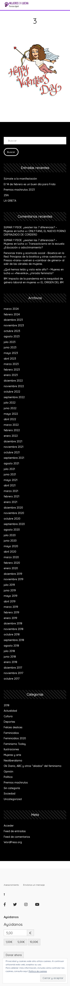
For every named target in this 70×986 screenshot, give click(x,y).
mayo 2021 (10, 480)
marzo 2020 (11, 557)
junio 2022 (10, 408)
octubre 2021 (12, 452)
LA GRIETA (10, 200)
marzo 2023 (11, 364)
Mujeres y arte (12, 755)
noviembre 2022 (14, 386)
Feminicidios (11, 733)
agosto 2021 (11, 463)
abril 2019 (9, 601)
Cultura (8, 716)
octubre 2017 (11, 678)
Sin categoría (12, 788)
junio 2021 (10, 474)
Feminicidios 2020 (15, 738)
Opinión (8, 771)
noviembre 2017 (13, 673)
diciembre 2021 (13, 441)
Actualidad (10, 710)
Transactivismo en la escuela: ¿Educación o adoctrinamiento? (34, 245)
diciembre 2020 (13, 507)
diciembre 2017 (13, 667)
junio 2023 (10, 347)
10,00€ (34, 942)
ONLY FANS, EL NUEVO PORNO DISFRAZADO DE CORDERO (35, 232)
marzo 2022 (11, 425)
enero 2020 (11, 568)
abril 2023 (10, 358)
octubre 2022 (12, 391)
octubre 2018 (12, 634)
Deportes (9, 721)
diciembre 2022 (13, 380)
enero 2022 (11, 436)
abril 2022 (10, 419)
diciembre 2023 (13, 320)
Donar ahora (14, 955)
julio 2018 (9, 651)
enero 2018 (10, 662)
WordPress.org (13, 842)
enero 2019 (10, 618)
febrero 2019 (11, 612)
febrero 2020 (12, 563)
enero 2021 (10, 502)
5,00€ (21, 942)
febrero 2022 (12, 430)
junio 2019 (10, 590)
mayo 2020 (11, 546)
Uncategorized (13, 799)
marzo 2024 (11, 309)
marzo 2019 (11, 607)
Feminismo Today (15, 744)
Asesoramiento (11, 884)
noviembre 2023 (14, 325)
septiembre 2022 (14, 397)
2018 (6, 705)
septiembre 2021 (14, 458)
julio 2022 (9, 402)
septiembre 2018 (14, 640)
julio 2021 (9, 469)
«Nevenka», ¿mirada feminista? (34, 273)
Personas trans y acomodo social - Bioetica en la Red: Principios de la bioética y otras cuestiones (34, 254)
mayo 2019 (10, 596)
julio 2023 (9, 342)
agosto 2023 (12, 336)
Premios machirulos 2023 (19, 189)
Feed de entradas (15, 831)
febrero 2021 (11, 496)
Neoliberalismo (13, 760)
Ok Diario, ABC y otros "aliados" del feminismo (32, 766)
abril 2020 (10, 551)
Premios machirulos (16, 782)
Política (8, 777)
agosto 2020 (12, 529)
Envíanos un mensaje (34, 884)
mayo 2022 (11, 414)
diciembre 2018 (13, 623)
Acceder (9, 825)
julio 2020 (10, 535)
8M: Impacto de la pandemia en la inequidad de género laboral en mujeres (33, 280)
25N (6, 195)
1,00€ (9, 942)
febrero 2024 (12, 314)
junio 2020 (10, 540)
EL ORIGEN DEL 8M (52, 282)
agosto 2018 (11, 645)
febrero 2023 (12, 369)
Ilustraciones (11, 749)
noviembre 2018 (13, 629)
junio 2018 (10, 656)
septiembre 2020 (14, 524)
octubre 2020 (12, 518)
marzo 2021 (11, 491)
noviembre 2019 (13, 579)
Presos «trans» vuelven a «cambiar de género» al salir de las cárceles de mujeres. (34, 262)
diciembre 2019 (13, 574)
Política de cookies (38, 971)
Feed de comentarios (17, 836)
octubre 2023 (12, 331)
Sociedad (9, 793)
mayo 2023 (11, 353)
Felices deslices (13, 727)
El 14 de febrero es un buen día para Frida (29, 184)
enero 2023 (11, 375)
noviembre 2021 (13, 447)
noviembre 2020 (14, 513)
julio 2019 (9, 585)
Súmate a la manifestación (20, 178)
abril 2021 (9, 485)
